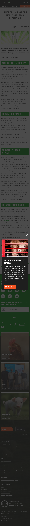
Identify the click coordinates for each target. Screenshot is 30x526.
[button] (27, 235)
